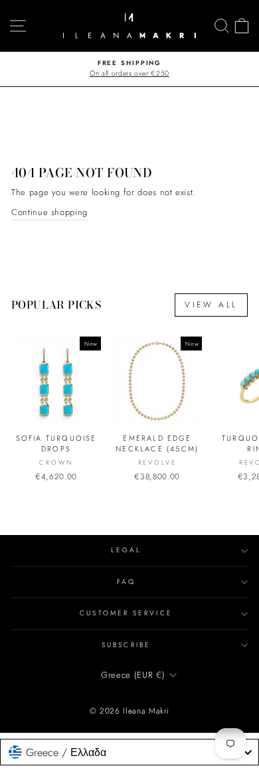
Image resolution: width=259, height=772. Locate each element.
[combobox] (129, 752)
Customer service (126, 613)
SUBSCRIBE (126, 645)
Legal (126, 550)
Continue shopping (49, 212)
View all (211, 305)
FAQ (126, 582)
